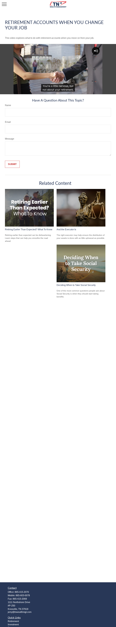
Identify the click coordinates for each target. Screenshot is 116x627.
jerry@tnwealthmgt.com (19, 612)
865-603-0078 (23, 595)
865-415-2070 (22, 592)
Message (9, 139)
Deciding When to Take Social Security (76, 285)
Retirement (13, 621)
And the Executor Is (66, 229)
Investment (13, 624)
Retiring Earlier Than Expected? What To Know (28, 229)
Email (8, 122)
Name (8, 105)
